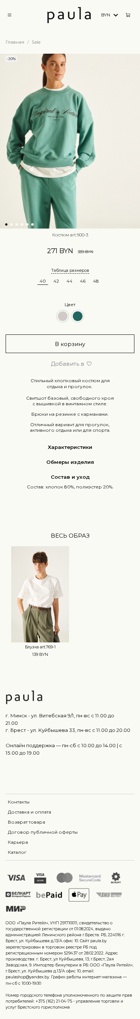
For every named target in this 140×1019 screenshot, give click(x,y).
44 (69, 281)
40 (43, 281)
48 (96, 281)
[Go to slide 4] (22, 224)
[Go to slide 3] (16, 224)
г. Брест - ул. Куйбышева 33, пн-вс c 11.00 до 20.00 (68, 730)
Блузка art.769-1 (40, 647)
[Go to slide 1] (6, 224)
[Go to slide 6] (32, 224)
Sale (36, 42)
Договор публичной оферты (43, 832)
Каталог (17, 852)
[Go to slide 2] (11, 224)
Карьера (18, 842)
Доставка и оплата (29, 812)
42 (56, 281)
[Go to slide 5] (27, 224)
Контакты (18, 802)
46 (82, 281)
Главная (15, 42)
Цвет (70, 304)
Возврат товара (26, 822)
